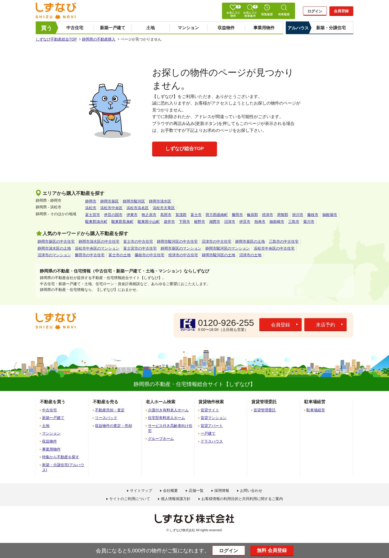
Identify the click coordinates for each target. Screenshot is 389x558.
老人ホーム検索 (160, 401)
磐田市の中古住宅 (90, 255)
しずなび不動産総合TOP (56, 39)
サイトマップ (141, 490)
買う (46, 28)
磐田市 (237, 215)
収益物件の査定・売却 (113, 426)
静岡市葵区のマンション (181, 248)
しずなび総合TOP (184, 148)
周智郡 (282, 215)
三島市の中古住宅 (283, 241)
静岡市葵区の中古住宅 (56, 241)
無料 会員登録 (272, 550)
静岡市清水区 (160, 201)
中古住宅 (74, 27)
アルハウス (298, 28)
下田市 (184, 221)
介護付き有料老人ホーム (168, 410)
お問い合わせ (251, 490)
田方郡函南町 (217, 215)
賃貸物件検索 (211, 401)
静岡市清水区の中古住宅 (99, 241)
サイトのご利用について (129, 499)
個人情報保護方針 (176, 499)
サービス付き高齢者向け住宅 (170, 428)
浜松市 (90, 208)
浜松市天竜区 (164, 208)
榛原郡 (252, 215)
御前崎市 (276, 221)
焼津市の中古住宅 (183, 255)
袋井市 (169, 221)
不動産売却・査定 (110, 410)
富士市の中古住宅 (138, 241)
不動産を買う (52, 401)
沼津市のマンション (54, 255)
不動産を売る (105, 401)
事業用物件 (264, 27)
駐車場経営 (315, 410)
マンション (188, 27)
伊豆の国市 (113, 215)
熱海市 (259, 221)
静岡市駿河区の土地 (218, 255)
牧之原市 (149, 215)
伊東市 (132, 215)
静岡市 (90, 201)
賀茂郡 (181, 215)
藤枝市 (312, 215)
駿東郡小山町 (149, 221)
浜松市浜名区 (137, 208)
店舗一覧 (196, 490)
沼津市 (229, 221)
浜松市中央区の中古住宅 (274, 248)
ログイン (314, 11)
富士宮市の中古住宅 (140, 248)
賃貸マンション (214, 418)
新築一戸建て (112, 27)
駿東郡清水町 (96, 221)
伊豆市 (244, 221)
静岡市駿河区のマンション (227, 248)
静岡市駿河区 (134, 201)
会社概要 (170, 490)
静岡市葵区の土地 (250, 241)
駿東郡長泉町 (122, 221)
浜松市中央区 (111, 208)
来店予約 (325, 324)
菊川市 (308, 221)
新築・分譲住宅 (331, 27)
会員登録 (341, 11)
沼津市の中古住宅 (216, 241)
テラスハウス (212, 441)
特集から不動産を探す (60, 457)
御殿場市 (329, 215)
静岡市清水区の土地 (54, 248)
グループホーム (161, 438)
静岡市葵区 (109, 201)
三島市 (293, 221)
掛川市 (297, 215)
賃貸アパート (212, 426)
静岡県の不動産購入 (98, 39)
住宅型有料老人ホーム (166, 418)
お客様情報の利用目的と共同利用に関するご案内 (242, 499)
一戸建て (208, 433)
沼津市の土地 (250, 255)
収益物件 (226, 27)
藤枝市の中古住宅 (149, 255)
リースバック (106, 418)
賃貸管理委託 (265, 410)
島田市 (165, 215)
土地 (150, 27)
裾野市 (199, 221)
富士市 (196, 215)
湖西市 (214, 221)
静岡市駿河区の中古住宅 (177, 241)
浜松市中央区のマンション (97, 248)
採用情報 (221, 490)
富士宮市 (92, 215)
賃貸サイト (210, 410)
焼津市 (267, 215)
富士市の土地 (119, 255)
